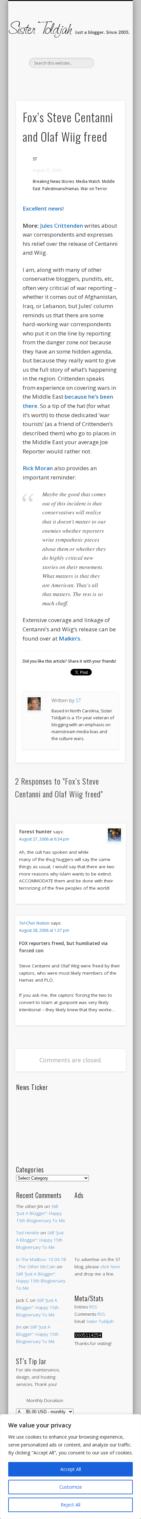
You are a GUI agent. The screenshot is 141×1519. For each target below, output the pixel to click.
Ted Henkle (27, 1233)
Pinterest (69, 79)
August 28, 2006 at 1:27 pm (44, 930)
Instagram (97, 79)
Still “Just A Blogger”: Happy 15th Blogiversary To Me (40, 1213)
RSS (93, 1307)
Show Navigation (108, 59)
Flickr (83, 79)
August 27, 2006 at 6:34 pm (44, 839)
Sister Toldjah (100, 1321)
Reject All (70, 1505)
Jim (19, 1327)
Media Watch (88, 181)
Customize (70, 1487)
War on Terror (94, 188)
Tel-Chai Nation (34, 923)
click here (110, 1267)
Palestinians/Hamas (60, 188)
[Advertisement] (99, 1221)
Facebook (42, 79)
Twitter (55, 79)
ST (35, 159)
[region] (70, 1466)
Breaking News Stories (53, 181)
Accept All (70, 1469)
